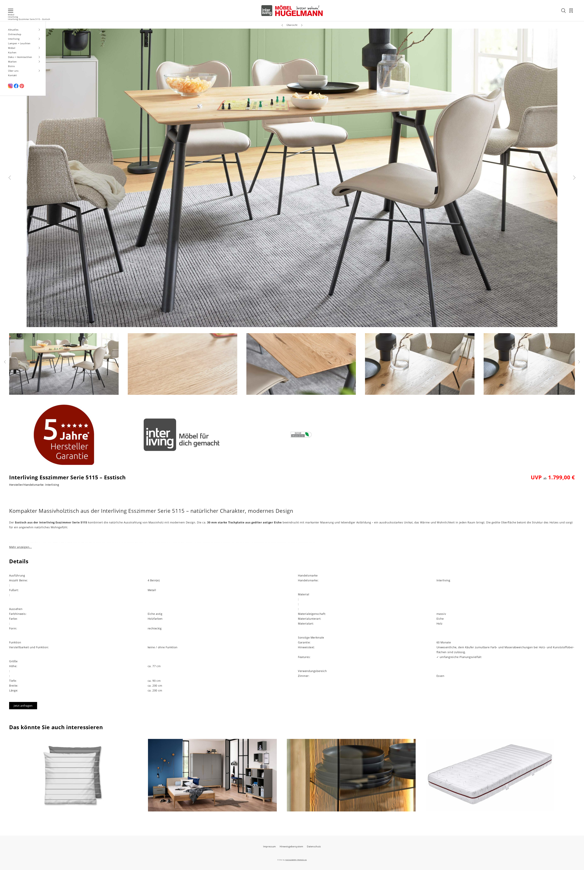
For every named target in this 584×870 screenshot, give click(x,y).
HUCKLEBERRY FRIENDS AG (296, 860)
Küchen (12, 52)
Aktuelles (13, 29)
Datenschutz (314, 846)
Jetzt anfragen (23, 705)
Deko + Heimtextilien (20, 57)
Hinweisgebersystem (291, 846)
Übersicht (292, 24)
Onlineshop (14, 34)
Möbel (11, 14)
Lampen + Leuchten (19, 43)
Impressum (269, 846)
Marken (12, 61)
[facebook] (16, 87)
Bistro (11, 66)
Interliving (13, 17)
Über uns (13, 70)
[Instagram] (10, 87)
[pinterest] (21, 87)
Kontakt (12, 75)
